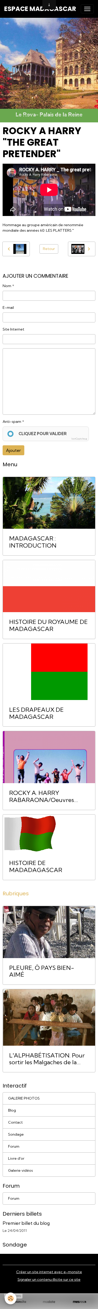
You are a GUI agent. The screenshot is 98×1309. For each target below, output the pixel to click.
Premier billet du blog (26, 1223)
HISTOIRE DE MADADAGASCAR (35, 867)
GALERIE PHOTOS (24, 1098)
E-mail (8, 307)
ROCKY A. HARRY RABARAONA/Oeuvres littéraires (41, 796)
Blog (12, 1110)
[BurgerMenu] (87, 8)
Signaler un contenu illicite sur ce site (49, 1279)
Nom (7, 285)
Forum (13, 1146)
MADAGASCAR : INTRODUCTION (32, 542)
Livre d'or (16, 1158)
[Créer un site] (18, 1301)
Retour (49, 248)
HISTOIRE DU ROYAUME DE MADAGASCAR (48, 625)
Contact (15, 1122)
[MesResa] (79, 1301)
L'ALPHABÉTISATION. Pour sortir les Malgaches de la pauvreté (47, 1059)
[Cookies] (10, 1298)
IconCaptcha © (79, 438)
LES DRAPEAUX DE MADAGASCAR (36, 713)
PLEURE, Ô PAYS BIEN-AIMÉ (41, 971)
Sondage (16, 1134)
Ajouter (13, 450)
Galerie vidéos (20, 1170)
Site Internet (13, 329)
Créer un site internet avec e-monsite (49, 1272)
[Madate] (49, 1301)
